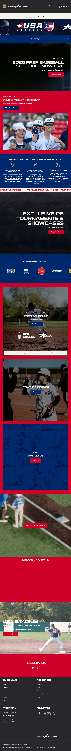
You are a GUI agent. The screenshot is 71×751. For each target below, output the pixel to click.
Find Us (39, 684)
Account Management (10, 719)
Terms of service (41, 747)
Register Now (56, 74)
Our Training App (8, 716)
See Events (36, 324)
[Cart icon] (67, 39)
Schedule (10, 634)
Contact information (18, 747)
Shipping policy (51, 747)
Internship (40, 694)
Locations (6, 688)
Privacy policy (7, 747)
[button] (4, 6)
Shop (4, 700)
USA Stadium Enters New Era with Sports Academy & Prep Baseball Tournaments (16, 569)
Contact (5, 697)
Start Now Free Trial (9, 712)
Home (30, 17)
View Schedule (10, 108)
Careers (39, 691)
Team (38, 688)
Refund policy (30, 747)
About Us (6, 694)
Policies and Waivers (10, 722)
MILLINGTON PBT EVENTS (35, 525)
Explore (36, 392)
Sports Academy (11, 744)
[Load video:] (35, 131)
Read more (43, 590)
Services (5, 691)
